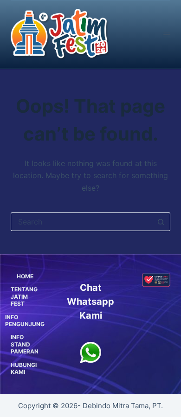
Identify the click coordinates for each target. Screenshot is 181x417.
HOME (25, 276)
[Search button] (161, 221)
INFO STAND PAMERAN (25, 344)
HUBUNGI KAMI (24, 368)
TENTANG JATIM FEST (24, 296)
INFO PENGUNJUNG (25, 321)
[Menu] (166, 34)
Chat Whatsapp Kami (90, 301)
